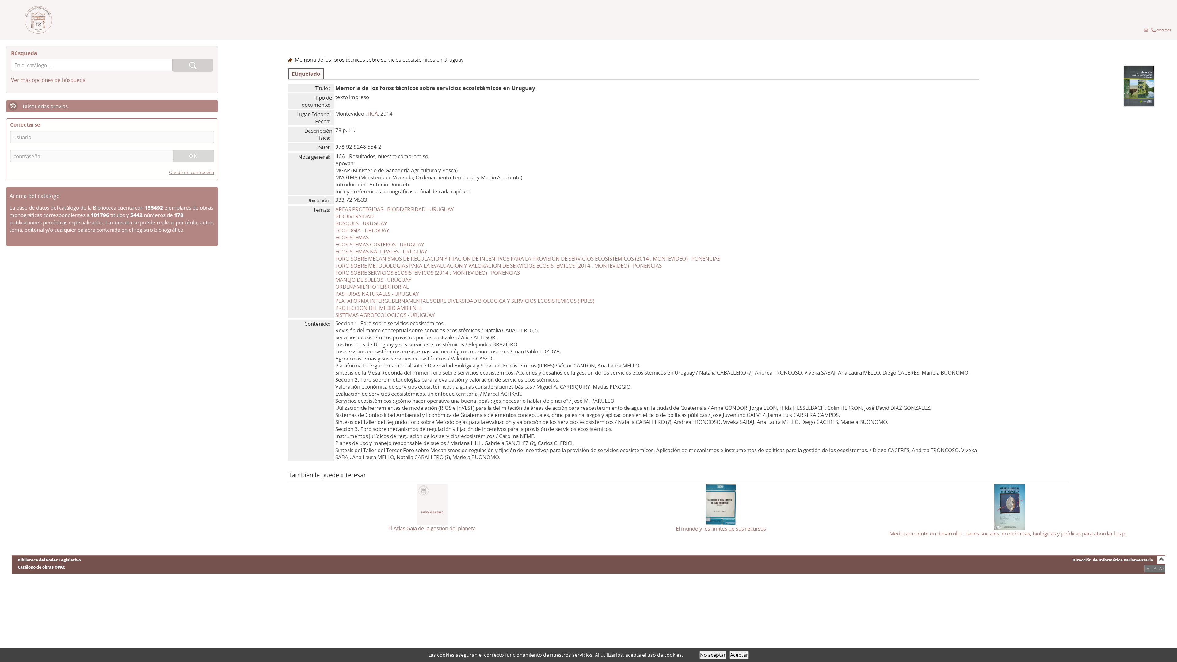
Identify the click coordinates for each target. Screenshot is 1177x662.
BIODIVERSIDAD (354, 216)
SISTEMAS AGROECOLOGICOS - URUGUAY (385, 314)
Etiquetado (306, 73)
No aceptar (713, 655)
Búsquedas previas (45, 106)
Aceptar (739, 655)
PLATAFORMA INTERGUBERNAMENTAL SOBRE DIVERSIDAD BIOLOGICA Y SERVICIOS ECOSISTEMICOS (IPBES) (464, 300)
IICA (373, 113)
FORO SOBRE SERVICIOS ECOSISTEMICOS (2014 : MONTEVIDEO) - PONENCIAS (427, 272)
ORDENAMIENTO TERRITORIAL (372, 286)
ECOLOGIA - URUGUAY (362, 230)
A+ (1161, 568)
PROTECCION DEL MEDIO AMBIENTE (378, 307)
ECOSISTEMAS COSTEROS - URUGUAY (379, 244)
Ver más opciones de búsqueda (48, 79)
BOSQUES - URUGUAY (361, 223)
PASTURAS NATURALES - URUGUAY (377, 293)
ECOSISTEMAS (352, 237)
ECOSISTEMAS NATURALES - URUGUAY (381, 251)
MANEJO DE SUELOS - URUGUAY (373, 279)
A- (1149, 568)
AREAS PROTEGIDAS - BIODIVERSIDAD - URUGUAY (394, 209)
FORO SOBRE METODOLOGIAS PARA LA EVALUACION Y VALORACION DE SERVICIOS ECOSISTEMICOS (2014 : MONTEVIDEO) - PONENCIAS (498, 265)
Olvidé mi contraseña (191, 172)
